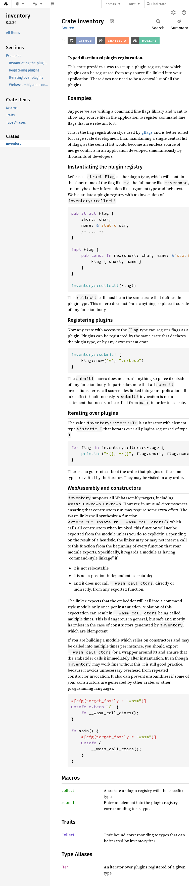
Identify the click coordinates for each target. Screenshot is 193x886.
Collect (68, 835)
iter (65, 867)
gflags (147, 132)
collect (68, 790)
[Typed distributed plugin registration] (20, 4)
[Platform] (37, 4)
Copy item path (112, 21)
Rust (132, 4)
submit (68, 802)
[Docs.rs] (6, 4)
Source (68, 28)
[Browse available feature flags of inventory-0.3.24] (52, 4)
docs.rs (111, 4)
